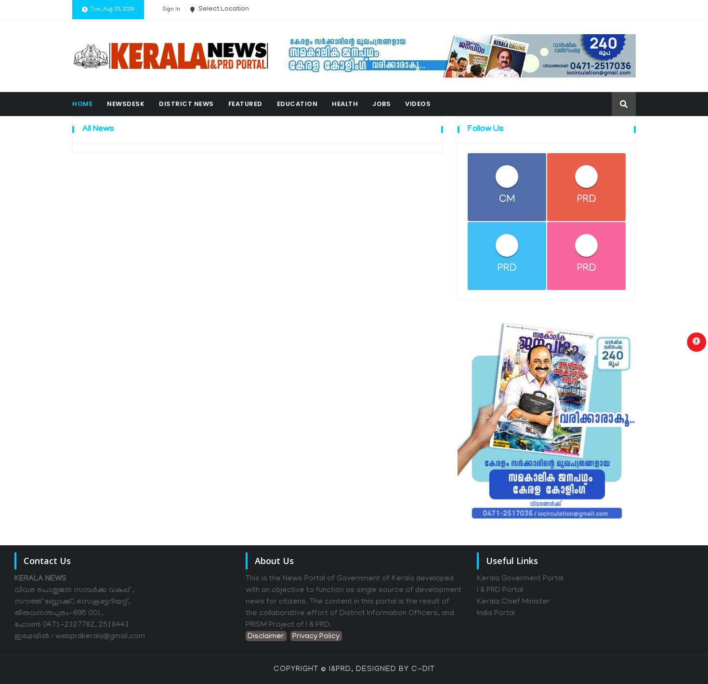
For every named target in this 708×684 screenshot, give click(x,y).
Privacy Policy (316, 636)
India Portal (496, 613)
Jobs (381, 103)
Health (345, 103)
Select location (223, 9)
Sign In (171, 10)
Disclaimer (266, 636)
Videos (418, 103)
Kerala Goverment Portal (520, 579)
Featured (245, 103)
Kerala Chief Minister (513, 602)
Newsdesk (125, 103)
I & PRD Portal (500, 590)
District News (186, 103)
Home (82, 103)
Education (297, 103)
